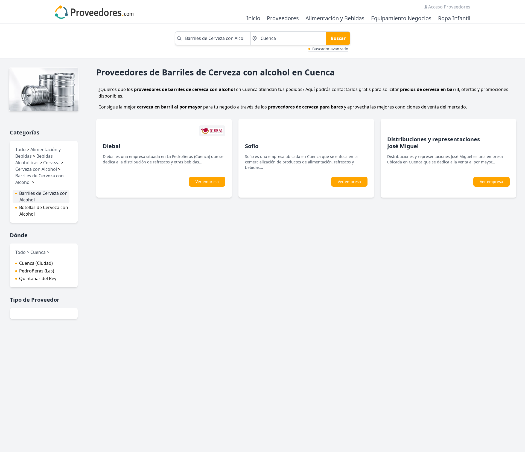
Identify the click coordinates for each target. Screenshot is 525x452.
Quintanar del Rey (37, 278)
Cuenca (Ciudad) (36, 263)
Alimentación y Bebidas (334, 18)
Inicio (253, 18)
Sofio (251, 146)
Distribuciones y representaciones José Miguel (433, 143)
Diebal (111, 146)
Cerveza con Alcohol (36, 169)
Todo (20, 149)
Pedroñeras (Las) (36, 271)
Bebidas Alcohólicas (34, 159)
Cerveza (51, 163)
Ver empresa (207, 181)
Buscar (338, 38)
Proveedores (283, 18)
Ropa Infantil (454, 18)
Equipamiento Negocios (401, 18)
